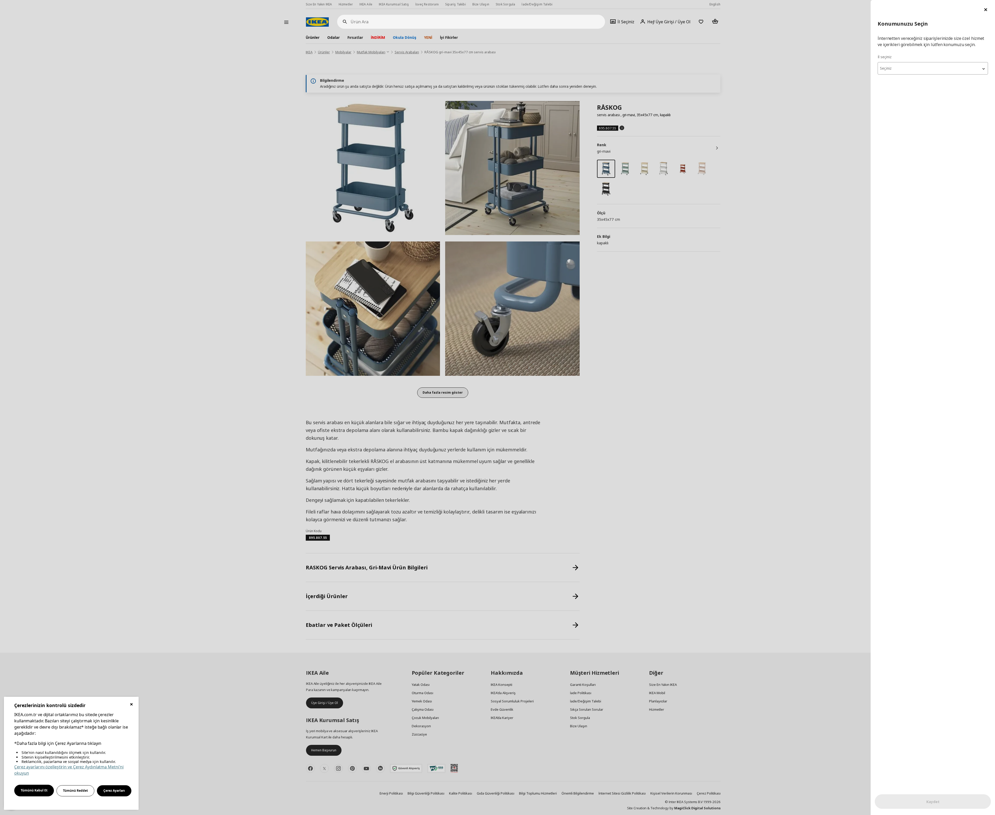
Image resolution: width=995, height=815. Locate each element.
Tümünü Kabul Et (34, 790)
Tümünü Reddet (75, 790)
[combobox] (933, 68)
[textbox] (933, 68)
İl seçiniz (885, 56)
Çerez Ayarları (114, 790)
